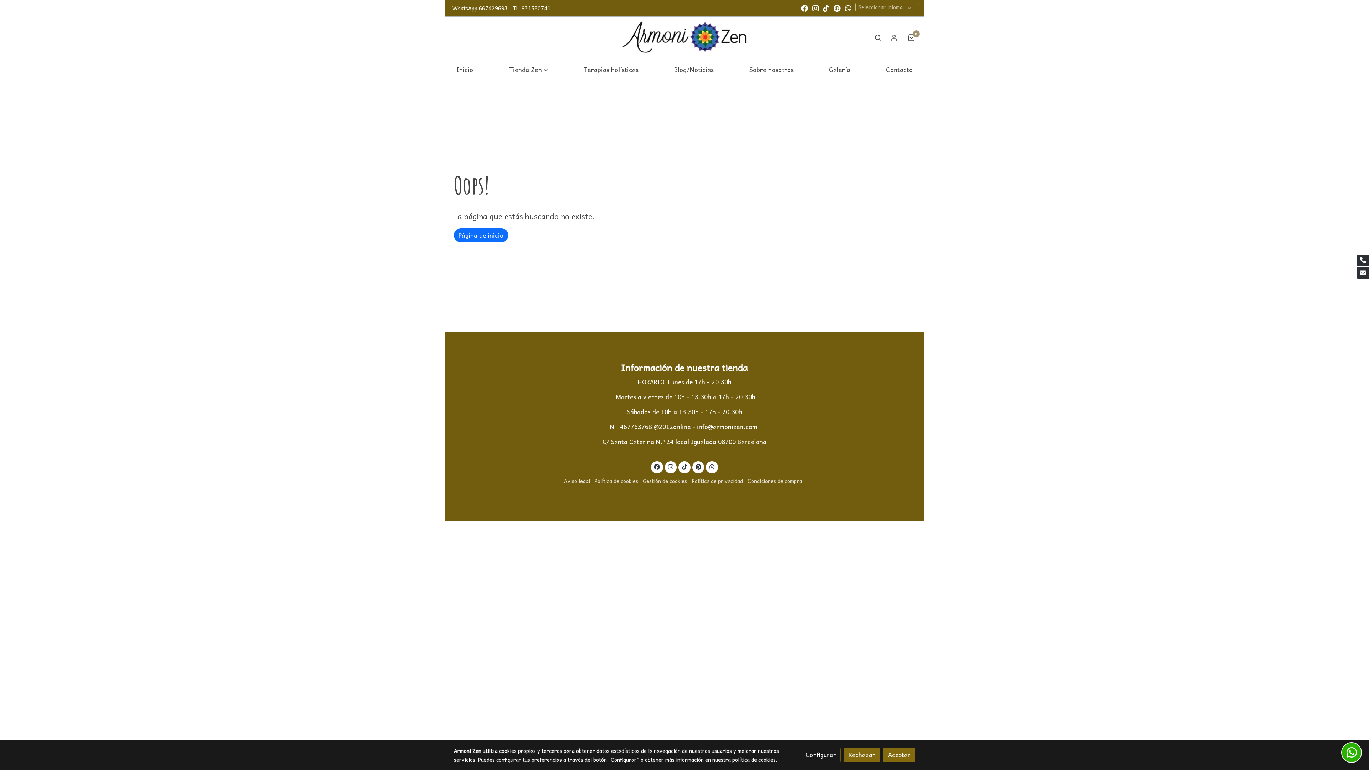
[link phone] (1363, 261)
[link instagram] (815, 7)
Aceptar (899, 755)
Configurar (821, 755)
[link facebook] (804, 7)
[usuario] (894, 37)
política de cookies (754, 759)
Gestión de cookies (665, 481)
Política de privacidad (717, 481)
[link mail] (1363, 273)
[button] (528, 69)
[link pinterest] (837, 7)
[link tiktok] (826, 7)
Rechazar (861, 755)
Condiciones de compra (775, 481)
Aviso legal (577, 481)
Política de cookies (616, 481)
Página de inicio (480, 235)
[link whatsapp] (848, 7)
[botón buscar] (877, 37)
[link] (684, 37)
